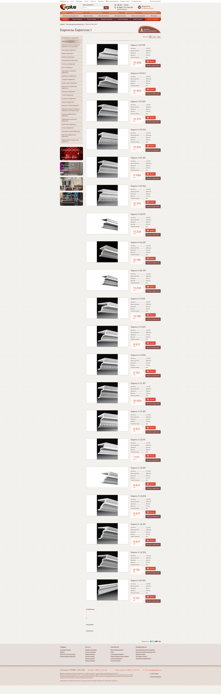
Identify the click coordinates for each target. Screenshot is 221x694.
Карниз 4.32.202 (138, 496)
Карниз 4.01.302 (138, 186)
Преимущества (64, 1)
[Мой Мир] (156, 641)
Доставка (101, 1)
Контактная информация (143, 658)
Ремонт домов (91, 19)
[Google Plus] (160, 641)
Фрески (62, 652)
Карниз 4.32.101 (138, 439)
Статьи (86, 1)
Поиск (85, 7)
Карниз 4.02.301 (138, 270)
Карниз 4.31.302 (138, 411)
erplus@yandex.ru (154, 670)
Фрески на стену (130, 12)
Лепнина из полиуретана (70, 16)
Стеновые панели (78, 12)
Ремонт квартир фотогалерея (120, 656)
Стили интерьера (123, 19)
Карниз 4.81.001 (138, 580)
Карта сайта (154, 673)
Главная (62, 24)
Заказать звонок (122, 9)
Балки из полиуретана (138, 16)
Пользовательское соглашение (145, 650)
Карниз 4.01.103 (138, 73)
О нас (72, 1)
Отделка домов (89, 656)
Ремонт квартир (77, 19)
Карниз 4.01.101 (138, 45)
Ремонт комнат (137, 19)
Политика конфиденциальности (145, 652)
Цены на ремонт (90, 660)
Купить (152, 61)
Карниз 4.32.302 (138, 552)
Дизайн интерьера (106, 19)
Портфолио (79, 1)
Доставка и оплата (141, 656)
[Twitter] (152, 641)
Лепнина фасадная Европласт (75, 24)
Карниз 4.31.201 (138, 327)
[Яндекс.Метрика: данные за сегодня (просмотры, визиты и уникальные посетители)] (155, 676)
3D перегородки (114, 12)
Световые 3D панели (96, 12)
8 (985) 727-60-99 (125, 7)
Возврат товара (124, 1)
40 (154, 37)
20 (150, 37)
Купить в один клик (153, 65)
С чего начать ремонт (117, 654)
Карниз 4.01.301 (138, 158)
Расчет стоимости (153, 19)
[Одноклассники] (154, 641)
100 (159, 37)
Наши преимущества (117, 650)
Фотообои (154, 16)
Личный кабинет (156, 1)
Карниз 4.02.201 (138, 242)
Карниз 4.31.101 (138, 298)
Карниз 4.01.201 (138, 101)
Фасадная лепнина (120, 16)
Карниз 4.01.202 (138, 129)
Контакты (93, 1)
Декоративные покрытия (149, 12)
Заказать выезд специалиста (150, 30)
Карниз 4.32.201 (138, 468)
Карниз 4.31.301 (138, 383)
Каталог (64, 12)
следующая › (90, 624)
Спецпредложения (113, 1)
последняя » (89, 631)
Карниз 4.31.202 (138, 355)
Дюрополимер (88, 16)
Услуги (65, 19)
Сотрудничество (136, 1)
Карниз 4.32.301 (138, 524)
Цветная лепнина (103, 16)
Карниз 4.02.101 (138, 214)
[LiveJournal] (158, 641)
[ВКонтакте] (151, 641)
